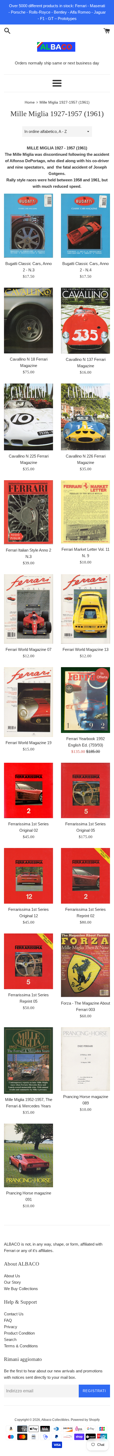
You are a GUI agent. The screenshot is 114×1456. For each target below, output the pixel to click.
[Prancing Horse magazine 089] (85, 1059)
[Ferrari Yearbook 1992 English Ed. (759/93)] (85, 700)
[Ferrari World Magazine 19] (28, 702)
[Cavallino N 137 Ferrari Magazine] (85, 321)
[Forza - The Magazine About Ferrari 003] (85, 965)
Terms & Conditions (21, 1346)
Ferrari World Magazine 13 (85, 649)
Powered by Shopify (85, 1420)
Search (10, 1339)
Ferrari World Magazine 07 (28, 649)
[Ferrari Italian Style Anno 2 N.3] (28, 512)
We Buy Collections (21, 1288)
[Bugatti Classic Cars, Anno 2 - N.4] (85, 226)
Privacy (10, 1326)
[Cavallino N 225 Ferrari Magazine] (28, 417)
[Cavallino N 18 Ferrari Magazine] (28, 320)
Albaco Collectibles (55, 1420)
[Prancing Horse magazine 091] (28, 1156)
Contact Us (14, 1314)
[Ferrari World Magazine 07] (28, 609)
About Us (12, 1276)
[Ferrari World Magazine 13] (85, 609)
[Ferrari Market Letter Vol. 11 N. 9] (85, 512)
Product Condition (19, 1333)
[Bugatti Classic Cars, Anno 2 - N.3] (28, 226)
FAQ (8, 1320)
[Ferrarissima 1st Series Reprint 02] (85, 876)
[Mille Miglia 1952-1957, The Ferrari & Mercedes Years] (28, 1060)
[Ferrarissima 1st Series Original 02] (28, 790)
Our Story (12, 1282)
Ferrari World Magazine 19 (28, 742)
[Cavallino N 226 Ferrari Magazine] (85, 417)
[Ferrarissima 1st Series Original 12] (28, 876)
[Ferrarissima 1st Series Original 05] (85, 790)
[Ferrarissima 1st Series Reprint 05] (28, 961)
